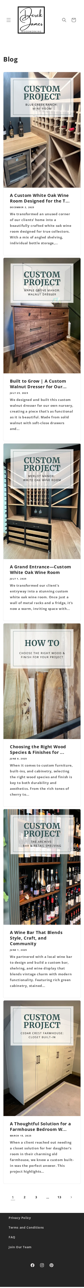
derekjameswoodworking (33, 1286)
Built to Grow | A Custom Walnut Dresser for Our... (38, 384)
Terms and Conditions (26, 1227)
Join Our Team (20, 1247)
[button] (8, 20)
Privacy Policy (20, 1218)
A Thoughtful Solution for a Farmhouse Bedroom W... (40, 1126)
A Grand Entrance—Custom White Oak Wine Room (40, 569)
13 (59, 1197)
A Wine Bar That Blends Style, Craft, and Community (36, 938)
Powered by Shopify (64, 1286)
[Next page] (71, 1197)
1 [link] (13, 1197)
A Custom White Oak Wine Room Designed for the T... (40, 198)
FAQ (12, 1237)
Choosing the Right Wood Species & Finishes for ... (38, 749)
